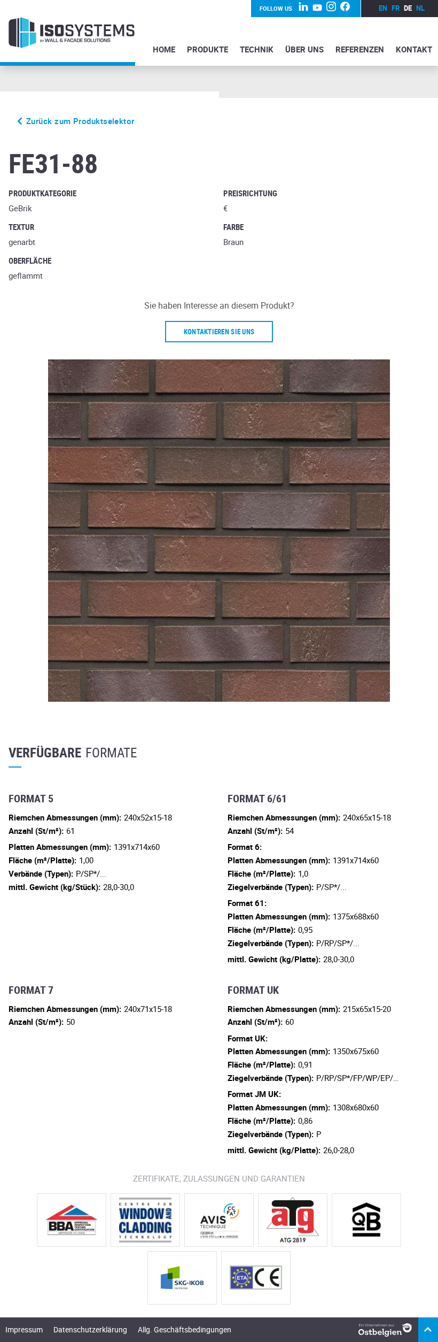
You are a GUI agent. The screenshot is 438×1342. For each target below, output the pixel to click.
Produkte (207, 49)
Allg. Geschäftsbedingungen (184, 1329)
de (408, 8)
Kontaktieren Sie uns (219, 331)
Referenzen (359, 49)
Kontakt (414, 49)
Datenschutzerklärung (90, 1329)
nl (420, 8)
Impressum (24, 1329)
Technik (256, 49)
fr (396, 8)
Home (164, 49)
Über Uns (304, 49)
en (383, 8)
